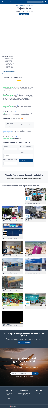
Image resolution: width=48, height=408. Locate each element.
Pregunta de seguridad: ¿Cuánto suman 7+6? (10, 160)
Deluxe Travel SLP (7, 254)
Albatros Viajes (28, 219)
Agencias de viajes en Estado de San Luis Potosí (16, 178)
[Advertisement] (24, 26)
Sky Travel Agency (7, 219)
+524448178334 (24, 14)
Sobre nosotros (9, 393)
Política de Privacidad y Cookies (24, 395)
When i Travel (28, 307)
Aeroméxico (5, 289)
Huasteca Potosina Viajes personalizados (12, 307)
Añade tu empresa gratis (24, 342)
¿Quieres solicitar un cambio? (8, 71)
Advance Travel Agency (8, 237)
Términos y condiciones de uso (24, 393)
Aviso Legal (24, 394)
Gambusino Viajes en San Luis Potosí (33, 272)
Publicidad (9, 394)
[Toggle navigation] (45, 2)
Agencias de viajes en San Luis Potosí (24, 5)
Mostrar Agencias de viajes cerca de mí (25, 376)
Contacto (39, 393)
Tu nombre (5, 146)
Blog (9, 398)
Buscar (36, 373)
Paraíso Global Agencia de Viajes (10, 272)
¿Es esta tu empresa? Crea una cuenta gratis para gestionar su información (18, 73)
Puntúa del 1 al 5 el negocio (25, 146)
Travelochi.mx (28, 254)
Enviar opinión (27, 160)
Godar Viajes (28, 202)
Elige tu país (13, 406)
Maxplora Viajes (6, 324)
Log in (9, 395)
